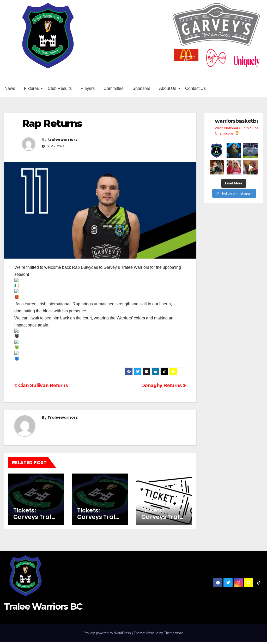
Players (88, 88)
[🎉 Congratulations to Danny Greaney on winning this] (217, 167)
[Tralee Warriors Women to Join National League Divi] (217, 150)
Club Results (60, 88)
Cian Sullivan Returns (42, 385)
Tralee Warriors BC (43, 606)
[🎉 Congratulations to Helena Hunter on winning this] (234, 167)
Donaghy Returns (162, 385)
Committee (114, 88)
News (9, 88)
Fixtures (31, 88)
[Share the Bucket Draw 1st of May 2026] (250, 167)
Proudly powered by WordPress (107, 633)
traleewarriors (62, 139)
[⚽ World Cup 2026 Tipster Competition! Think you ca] (250, 150)
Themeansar (173, 633)
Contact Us (195, 88)
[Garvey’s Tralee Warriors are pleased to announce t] (234, 150)
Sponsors (141, 88)
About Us (167, 88)
